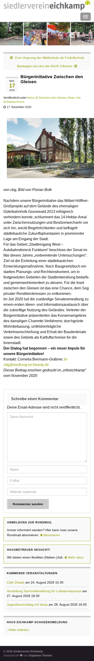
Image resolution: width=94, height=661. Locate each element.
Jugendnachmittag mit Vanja (27, 604)
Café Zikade (15, 582)
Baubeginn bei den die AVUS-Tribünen (44, 66)
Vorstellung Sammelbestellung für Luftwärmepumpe (44, 591)
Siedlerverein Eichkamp (22, 16)
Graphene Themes (40, 655)
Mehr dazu (75, 557)
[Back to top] (83, 650)
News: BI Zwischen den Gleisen (46, 97)
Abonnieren (51, 535)
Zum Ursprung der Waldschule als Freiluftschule (49, 57)
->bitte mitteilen (18, 630)
